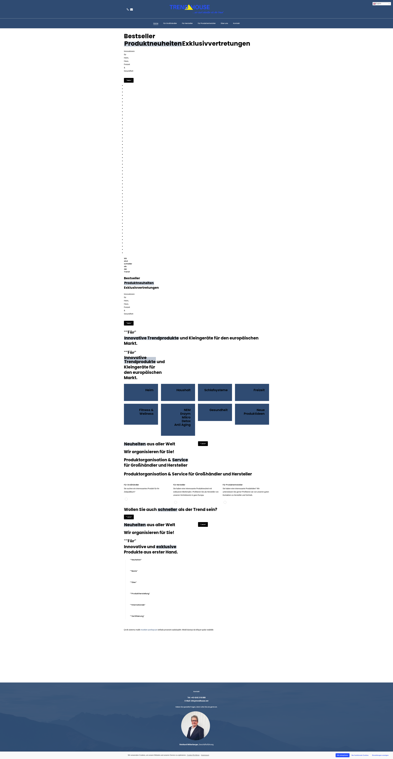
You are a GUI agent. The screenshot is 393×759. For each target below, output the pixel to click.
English (378, 3)
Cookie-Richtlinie (193, 755)
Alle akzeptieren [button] (342, 755)
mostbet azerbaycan (149, 630)
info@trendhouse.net (199, 701)
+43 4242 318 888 (198, 697)
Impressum (205, 755)
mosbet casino (124, 162)
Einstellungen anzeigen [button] (380, 755)
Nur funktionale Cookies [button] (360, 755)
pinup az (124, 185)
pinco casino (124, 244)
